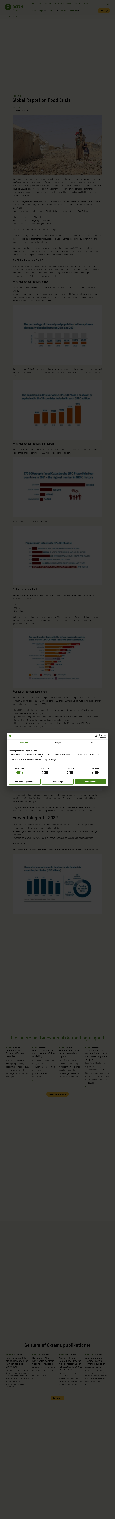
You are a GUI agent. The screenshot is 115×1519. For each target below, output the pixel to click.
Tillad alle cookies (90, 782)
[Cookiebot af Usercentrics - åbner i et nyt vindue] (96, 736)
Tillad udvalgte (57, 782)
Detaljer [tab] (57, 743)
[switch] (45, 772)
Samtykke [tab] (24, 743)
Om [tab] (91, 743)
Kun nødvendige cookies (24, 782)
